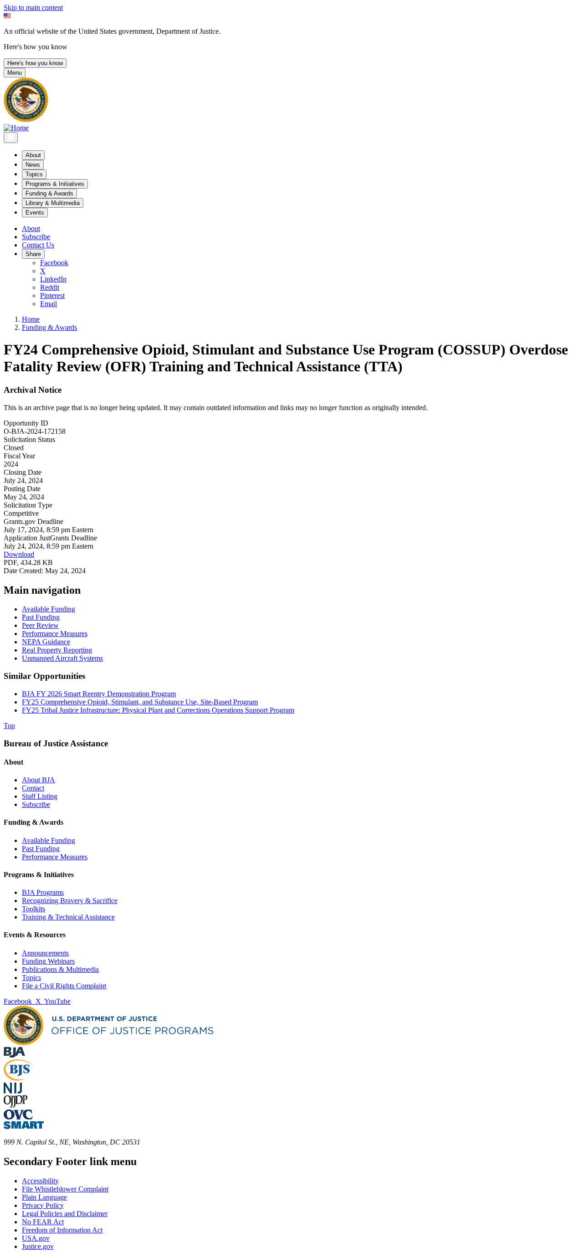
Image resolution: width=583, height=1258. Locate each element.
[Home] (16, 128)
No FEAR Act (43, 1222)
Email (48, 304)
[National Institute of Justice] (13, 1091)
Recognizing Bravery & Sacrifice (70, 900)
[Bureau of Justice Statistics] (18, 1078)
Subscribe (36, 237)
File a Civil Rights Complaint (64, 986)
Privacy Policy (43, 1205)
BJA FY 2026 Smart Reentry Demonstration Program (99, 694)
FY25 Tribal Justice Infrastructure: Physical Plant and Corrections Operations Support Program (158, 710)
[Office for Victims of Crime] (18, 1117)
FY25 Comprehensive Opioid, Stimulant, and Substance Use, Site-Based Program (140, 702)
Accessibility (40, 1181)
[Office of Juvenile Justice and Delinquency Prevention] (15, 1105)
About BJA (38, 780)
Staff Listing (39, 796)
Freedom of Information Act (62, 1230)
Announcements (45, 953)
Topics (31, 977)
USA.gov (36, 1238)
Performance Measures (54, 857)
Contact (33, 788)
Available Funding (48, 840)
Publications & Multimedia (60, 969)
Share (33, 254)
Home (31, 319)
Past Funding (41, 848)
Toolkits (33, 909)
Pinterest (52, 295)
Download (19, 554)
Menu (14, 72)
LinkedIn (53, 279)
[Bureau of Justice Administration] (14, 1055)
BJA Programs (43, 892)
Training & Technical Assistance (68, 917)
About (31, 228)
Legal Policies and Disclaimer (64, 1213)
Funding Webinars (48, 961)
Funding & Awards (49, 327)
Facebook (54, 263)
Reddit (49, 287)
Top (9, 725)
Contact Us (38, 245)
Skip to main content (33, 7)
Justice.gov (38, 1246)
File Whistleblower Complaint (65, 1189)
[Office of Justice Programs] (26, 119)
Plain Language (44, 1197)
